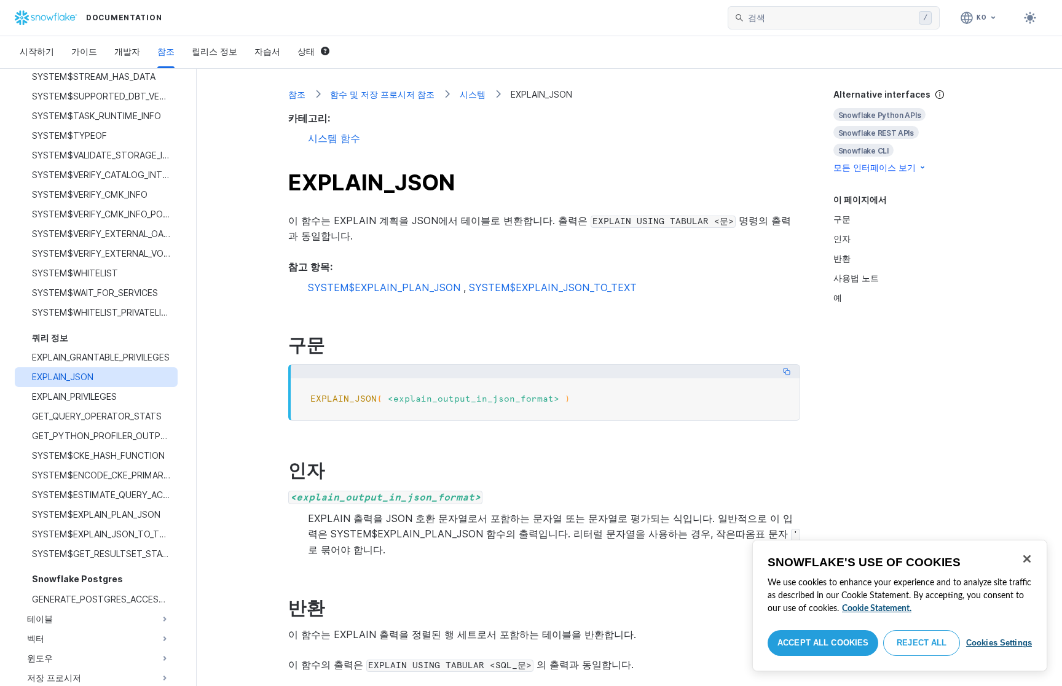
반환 (842, 258)
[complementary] (902, 131)
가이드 (84, 51)
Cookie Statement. (876, 608)
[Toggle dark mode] (1030, 18)
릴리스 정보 (214, 51)
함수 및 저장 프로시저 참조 (382, 94)
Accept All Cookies (822, 642)
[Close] (1026, 558)
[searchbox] (831, 18)
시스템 (473, 94)
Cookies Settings (999, 642)
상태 (306, 51)
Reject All (921, 642)
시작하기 (37, 51)
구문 (842, 219)
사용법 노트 (856, 278)
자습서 (267, 51)
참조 (166, 51)
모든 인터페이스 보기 (874, 167)
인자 (842, 238)
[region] (899, 605)
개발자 (127, 51)
